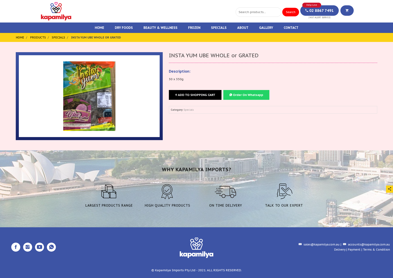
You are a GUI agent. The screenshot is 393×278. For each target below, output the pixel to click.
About (242, 28)
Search (290, 12)
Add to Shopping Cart (196, 95)
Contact (291, 28)
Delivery (339, 249)
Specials (219, 28)
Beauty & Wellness (160, 28)
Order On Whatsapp (247, 95)
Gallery (266, 28)
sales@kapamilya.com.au (321, 244)
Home (99, 28)
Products (38, 37)
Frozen (194, 28)
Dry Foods (124, 28)
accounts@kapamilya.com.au (368, 244)
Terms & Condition (376, 249)
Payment (354, 249)
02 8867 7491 (321, 10)
